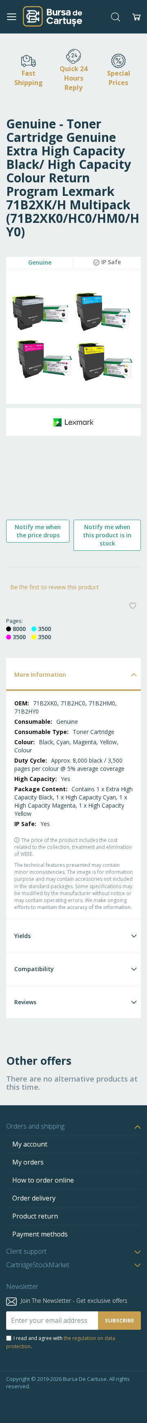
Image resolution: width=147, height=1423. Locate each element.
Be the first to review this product (54, 587)
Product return (35, 1216)
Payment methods (40, 1234)
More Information (40, 674)
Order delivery (34, 1198)
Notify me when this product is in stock (107, 535)
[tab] (73, 674)
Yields (22, 936)
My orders (28, 1162)
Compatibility (34, 969)
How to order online (43, 1180)
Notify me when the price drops (38, 531)
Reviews (25, 1002)
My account (29, 1144)
